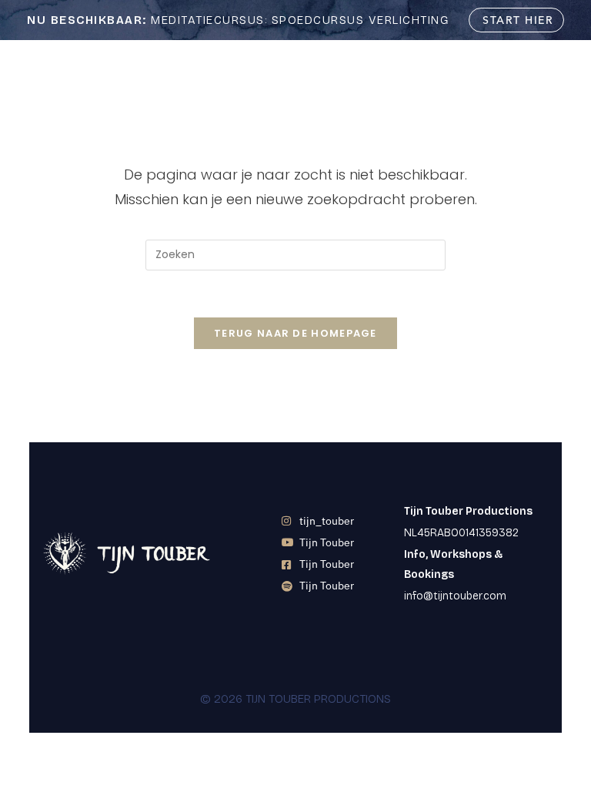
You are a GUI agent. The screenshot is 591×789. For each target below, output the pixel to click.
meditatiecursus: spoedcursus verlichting (238, 20)
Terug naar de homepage (295, 333)
